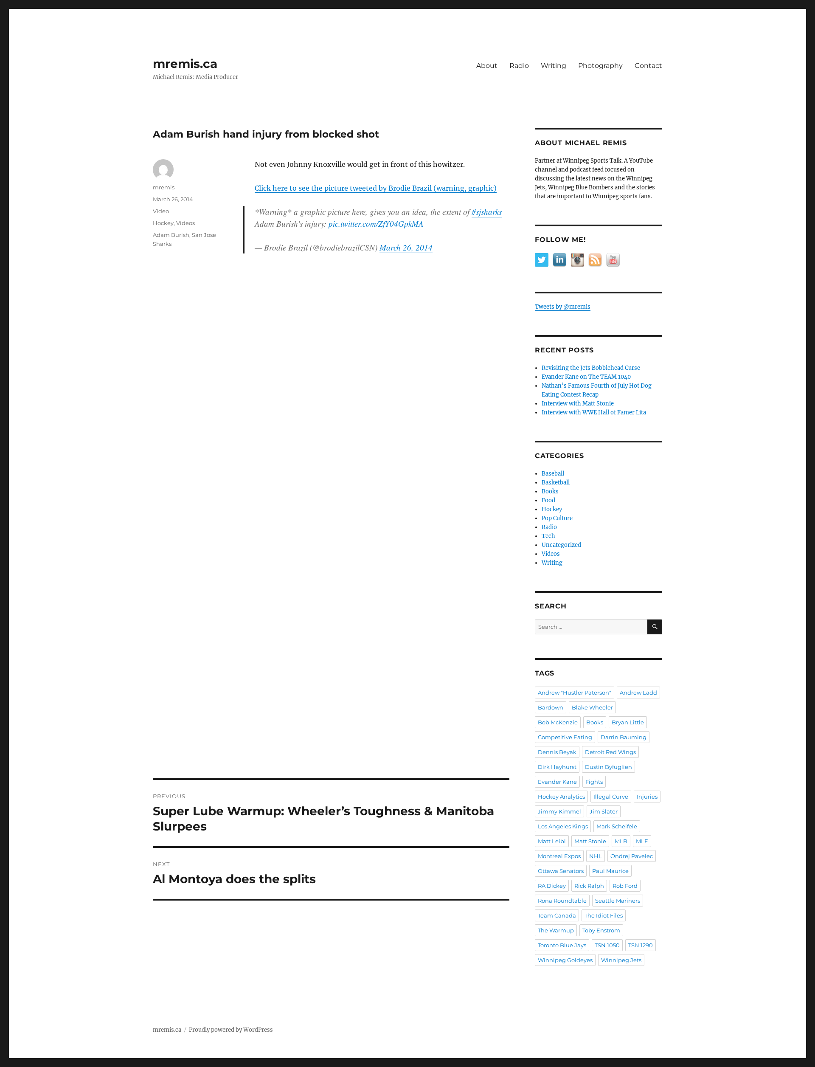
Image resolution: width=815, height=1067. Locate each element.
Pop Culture (557, 518)
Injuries (647, 796)
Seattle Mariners (617, 900)
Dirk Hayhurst (557, 766)
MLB (621, 841)
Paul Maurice (610, 870)
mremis (163, 187)
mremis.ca (185, 63)
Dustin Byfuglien (608, 766)
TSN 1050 (607, 945)
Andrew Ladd (638, 692)
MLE (642, 841)
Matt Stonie (590, 841)
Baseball (553, 473)
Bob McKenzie (558, 722)
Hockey (163, 223)
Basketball (556, 482)
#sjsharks (487, 211)
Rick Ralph (589, 885)
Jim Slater (604, 811)
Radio (519, 66)
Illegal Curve (610, 796)
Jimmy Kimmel (559, 811)
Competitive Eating (565, 737)
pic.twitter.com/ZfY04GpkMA (376, 223)
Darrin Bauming (623, 737)
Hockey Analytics (561, 796)
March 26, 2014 (406, 247)
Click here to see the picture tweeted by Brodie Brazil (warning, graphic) (376, 188)
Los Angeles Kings (563, 826)
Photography (600, 66)
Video (161, 211)
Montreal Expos (559, 856)
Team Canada (557, 915)
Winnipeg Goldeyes (565, 960)
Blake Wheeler (592, 707)
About (486, 66)
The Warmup (556, 930)
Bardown (550, 707)
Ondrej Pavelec (631, 856)
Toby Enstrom (601, 930)
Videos (185, 223)
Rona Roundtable (562, 900)
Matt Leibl (552, 841)
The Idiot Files (604, 915)
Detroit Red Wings (610, 752)
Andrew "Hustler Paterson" (574, 692)
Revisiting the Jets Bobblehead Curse (591, 368)
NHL (595, 856)
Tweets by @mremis (562, 306)
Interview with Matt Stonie (578, 403)
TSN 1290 (640, 945)
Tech (548, 536)
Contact (648, 66)
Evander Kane (557, 781)
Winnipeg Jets (621, 960)
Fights (594, 781)
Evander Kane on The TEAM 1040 (586, 376)
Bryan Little (628, 722)
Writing (553, 66)
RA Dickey (552, 885)
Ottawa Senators (561, 870)
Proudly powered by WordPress (231, 1029)
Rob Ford (625, 885)
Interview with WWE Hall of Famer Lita (594, 412)
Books (550, 491)
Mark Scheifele (616, 826)
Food (548, 500)
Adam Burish (171, 234)
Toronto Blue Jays (562, 945)
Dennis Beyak (557, 752)
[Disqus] (331, 431)
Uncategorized (561, 545)
